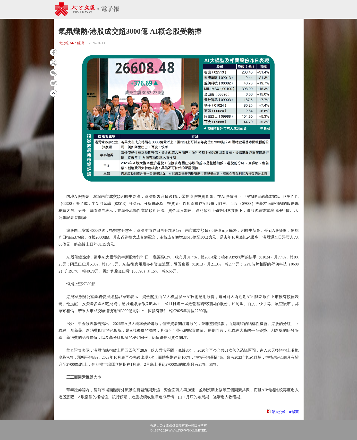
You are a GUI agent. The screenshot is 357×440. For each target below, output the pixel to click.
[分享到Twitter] (53, 62)
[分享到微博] (53, 83)
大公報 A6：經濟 (71, 43)
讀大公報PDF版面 (285, 412)
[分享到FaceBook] (53, 52)
